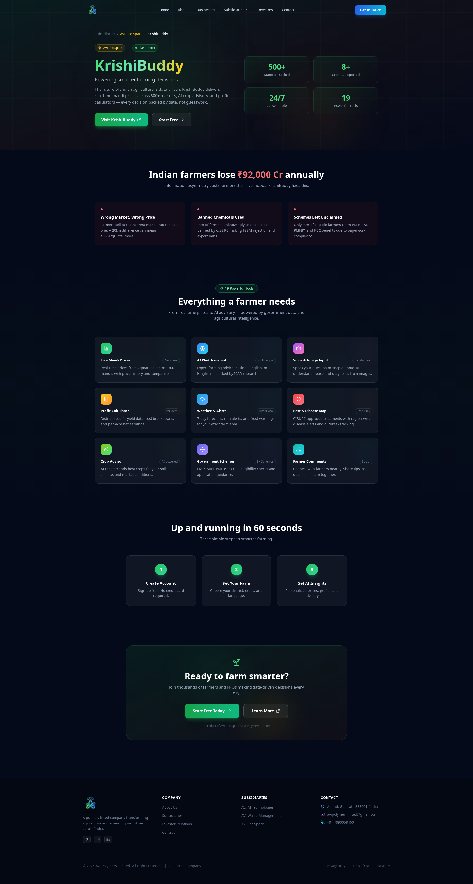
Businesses (206, 9)
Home (164, 9)
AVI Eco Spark (131, 33)
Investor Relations (177, 824)
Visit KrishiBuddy (118, 119)
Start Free (168, 119)
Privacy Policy (336, 866)
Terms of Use (360, 866)
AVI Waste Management (261, 815)
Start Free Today (209, 711)
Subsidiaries (234, 9)
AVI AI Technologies (257, 807)
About (183, 9)
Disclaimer (382, 866)
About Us (169, 807)
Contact (288, 9)
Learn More (263, 711)
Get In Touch (370, 10)
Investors (265, 9)
